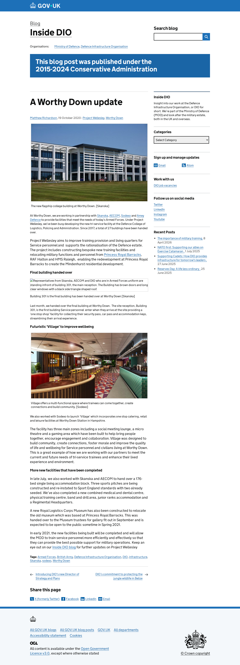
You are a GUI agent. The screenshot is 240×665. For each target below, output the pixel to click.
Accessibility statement (48, 635)
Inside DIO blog (64, 547)
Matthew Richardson (43, 118)
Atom (190, 165)
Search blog (166, 28)
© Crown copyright (195, 653)
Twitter (158, 204)
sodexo (46, 560)
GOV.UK (104, 630)
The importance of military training (180, 238)
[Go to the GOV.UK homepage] (45, 5)
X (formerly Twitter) (47, 599)
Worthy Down (114, 118)
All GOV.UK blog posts (77, 630)
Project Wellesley (93, 118)
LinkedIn (90, 599)
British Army (65, 557)
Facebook (72, 599)
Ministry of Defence (67, 46)
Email (106, 599)
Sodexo (126, 215)
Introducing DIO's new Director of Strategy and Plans (57, 576)
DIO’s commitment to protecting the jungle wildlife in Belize (118, 576)
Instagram (160, 214)
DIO (125, 557)
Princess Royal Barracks (122, 254)
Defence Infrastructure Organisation (104, 46)
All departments (126, 630)
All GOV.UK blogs (43, 630)
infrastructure (138, 557)
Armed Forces (47, 557)
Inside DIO (51, 32)
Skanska (102, 215)
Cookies (76, 635)
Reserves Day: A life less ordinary (179, 269)
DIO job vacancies (165, 185)
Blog (35, 23)
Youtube (159, 219)
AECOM (114, 215)
